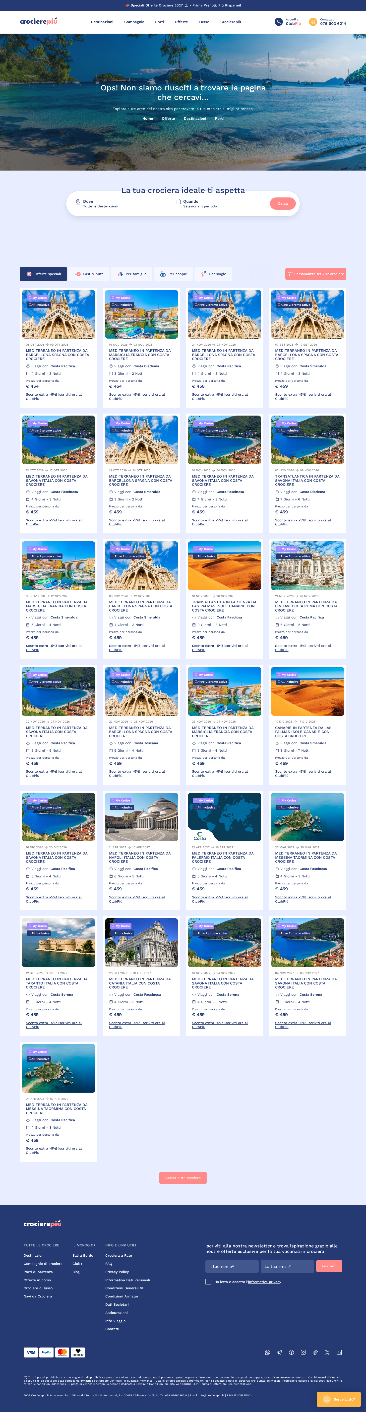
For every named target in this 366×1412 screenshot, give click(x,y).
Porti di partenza (38, 1272)
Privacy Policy (117, 1272)
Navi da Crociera (38, 1296)
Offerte (181, 22)
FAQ (108, 1264)
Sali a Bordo (82, 1255)
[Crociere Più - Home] (38, 24)
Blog (76, 1272)
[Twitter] (327, 1353)
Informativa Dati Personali (127, 1280)
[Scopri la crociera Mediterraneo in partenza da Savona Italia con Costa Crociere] (58, 473)
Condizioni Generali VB (124, 1288)
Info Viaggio (115, 1321)
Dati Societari (117, 1304)
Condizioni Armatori (122, 1296)
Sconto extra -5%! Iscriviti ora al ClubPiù (54, 396)
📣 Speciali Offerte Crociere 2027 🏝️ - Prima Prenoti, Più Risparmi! (183, 5)
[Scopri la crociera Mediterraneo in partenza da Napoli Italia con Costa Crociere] (141, 851)
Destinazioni (102, 22)
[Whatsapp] (268, 1353)
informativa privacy (264, 1282)
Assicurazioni (116, 1313)
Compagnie (134, 22)
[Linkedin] (339, 1353)
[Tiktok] (315, 1353)
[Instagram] (303, 1353)
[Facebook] (292, 1353)
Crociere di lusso (38, 1288)
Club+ (77, 1264)
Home (147, 118)
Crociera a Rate (118, 1255)
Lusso (204, 22)
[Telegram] (280, 1353)
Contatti (112, 1329)
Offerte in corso (37, 1280)
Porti (159, 22)
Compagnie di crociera (43, 1264)
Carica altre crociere (183, 1178)
